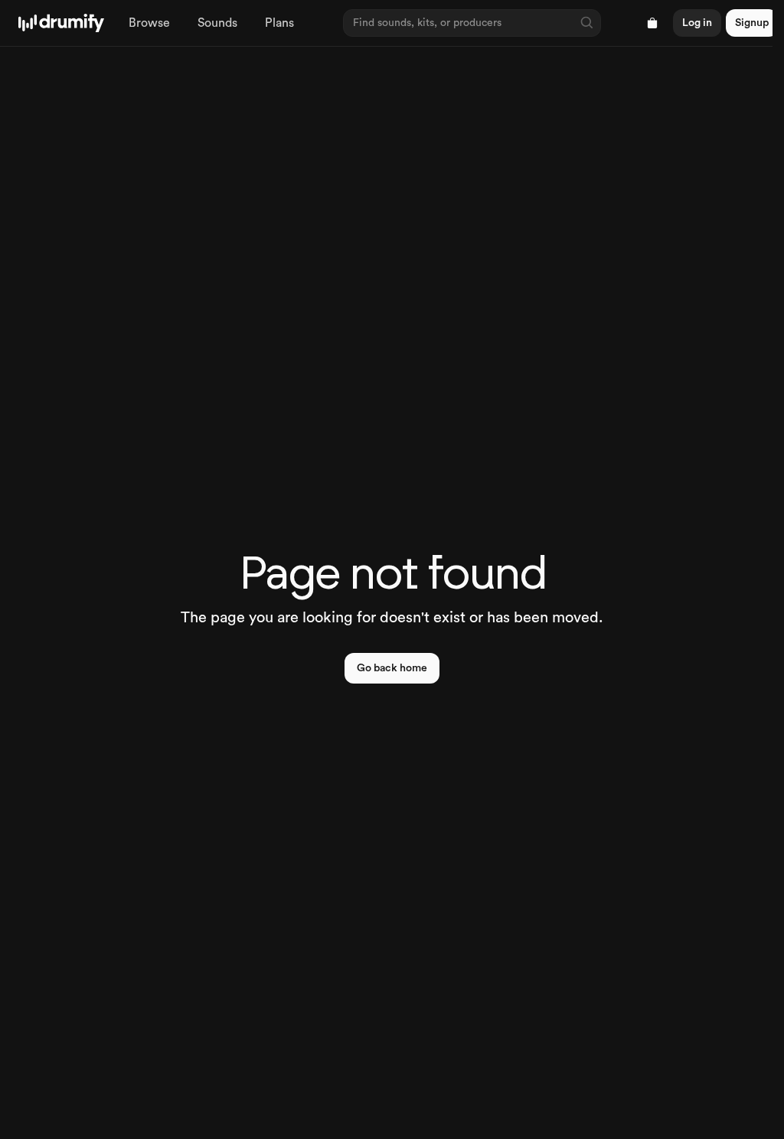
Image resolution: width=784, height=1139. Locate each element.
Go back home (392, 668)
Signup (752, 23)
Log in (697, 23)
